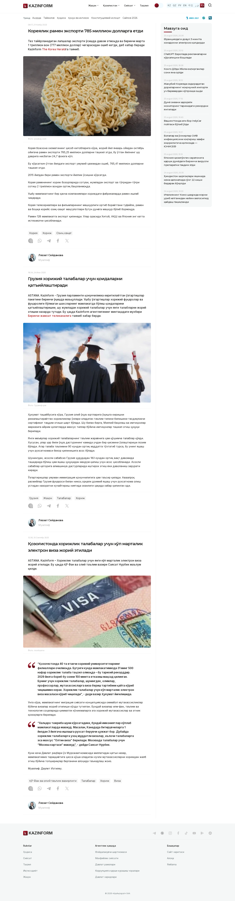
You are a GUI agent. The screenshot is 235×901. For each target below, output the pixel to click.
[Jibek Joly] (193, 18)
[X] (67, 241)
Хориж (47, 233)
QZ (174, 5)
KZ (169, 5)
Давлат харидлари (106, 876)
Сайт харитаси (175, 851)
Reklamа (171, 864)
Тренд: (27, 18)
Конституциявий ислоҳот (105, 17)
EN (184, 5)
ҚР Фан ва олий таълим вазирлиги (53, 780)
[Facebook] (57, 241)
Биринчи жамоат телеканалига (49, 315)
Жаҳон (47, 498)
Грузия (33, 498)
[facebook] (178, 833)
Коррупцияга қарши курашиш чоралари (117, 870)
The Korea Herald (54, 49)
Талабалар (64, 498)
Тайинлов (49, 17)
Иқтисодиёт (30, 870)
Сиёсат (27, 858)
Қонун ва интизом (78, 17)
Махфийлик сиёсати (106, 858)
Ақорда (36, 17)
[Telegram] (48, 241)
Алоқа (170, 858)
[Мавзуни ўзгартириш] (158, 5)
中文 (190, 5)
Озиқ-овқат (63, 233)
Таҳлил (144, 5)
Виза (117, 780)
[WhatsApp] (39, 241)
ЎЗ (202, 5)
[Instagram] (30, 241)
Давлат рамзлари (105, 864)
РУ (179, 5)
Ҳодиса (61, 17)
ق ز (197, 5)
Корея (33, 233)
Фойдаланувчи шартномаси (111, 851)
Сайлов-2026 (130, 17)
